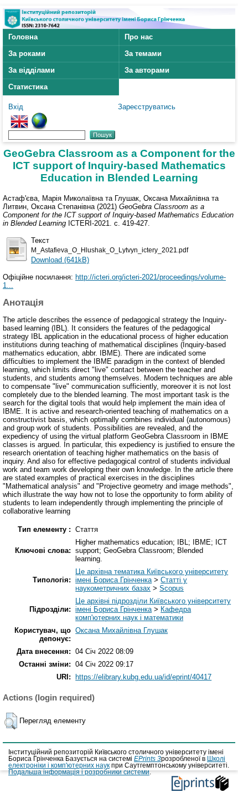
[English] (19, 117)
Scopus (171, 588)
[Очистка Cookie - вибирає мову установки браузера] (39, 117)
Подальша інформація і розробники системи (78, 772)
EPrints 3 (147, 758)
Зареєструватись (146, 107)
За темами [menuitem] (143, 53)
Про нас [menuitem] (139, 37)
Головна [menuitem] (23, 37)
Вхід (15, 107)
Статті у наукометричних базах (131, 584)
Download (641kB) (60, 260)
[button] (10, 721)
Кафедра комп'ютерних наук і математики (133, 613)
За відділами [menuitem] (31, 70)
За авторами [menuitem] (147, 70)
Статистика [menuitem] (28, 87)
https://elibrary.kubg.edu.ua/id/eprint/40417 (143, 677)
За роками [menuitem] (26, 53)
